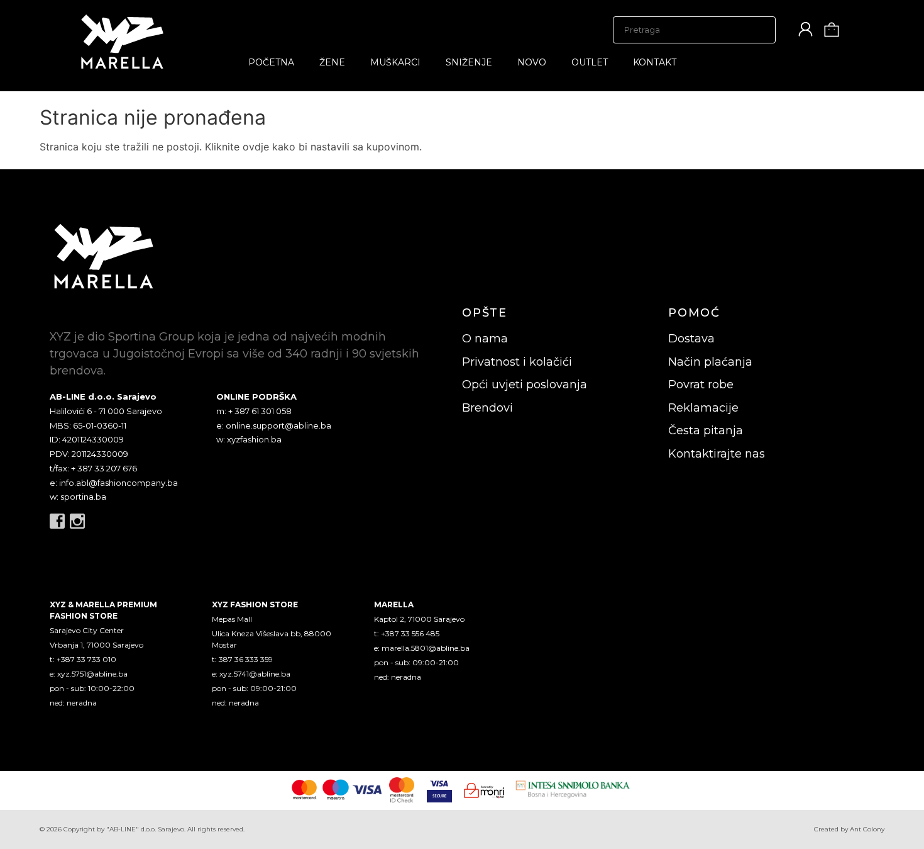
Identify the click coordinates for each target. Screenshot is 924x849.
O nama (485, 339)
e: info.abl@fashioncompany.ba (114, 483)
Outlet (589, 62)
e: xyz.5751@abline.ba (89, 673)
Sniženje (469, 62)
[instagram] (77, 521)
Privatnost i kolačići (517, 362)
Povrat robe (701, 384)
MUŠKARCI (395, 62)
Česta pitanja (705, 430)
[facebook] (57, 521)
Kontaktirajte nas (716, 454)
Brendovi (487, 408)
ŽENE (332, 62)
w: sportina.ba (78, 497)
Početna (271, 62)
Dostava (691, 339)
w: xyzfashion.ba (249, 439)
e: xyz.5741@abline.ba (251, 673)
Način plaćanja (710, 362)
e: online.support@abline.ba (273, 425)
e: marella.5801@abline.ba (422, 648)
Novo (531, 62)
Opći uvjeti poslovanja (524, 384)
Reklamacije (703, 408)
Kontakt (654, 62)
